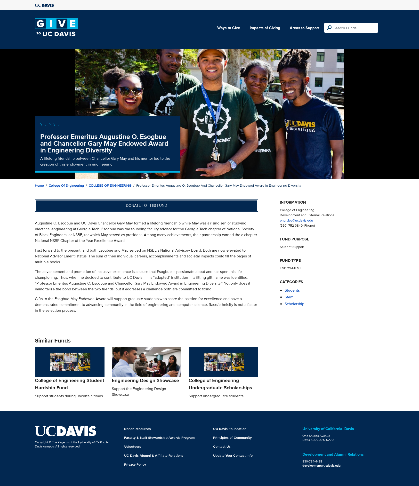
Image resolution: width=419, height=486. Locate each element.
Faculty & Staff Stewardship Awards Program (159, 437)
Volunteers (132, 446)
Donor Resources (137, 428)
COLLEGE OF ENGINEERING (110, 185)
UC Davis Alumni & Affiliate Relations (153, 455)
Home (39, 185)
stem (289, 297)
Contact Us (222, 446)
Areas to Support (304, 28)
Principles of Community (232, 437)
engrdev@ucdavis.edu (296, 220)
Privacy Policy (135, 464)
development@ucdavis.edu (321, 465)
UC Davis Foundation (229, 428)
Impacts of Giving (265, 28)
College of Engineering (66, 185)
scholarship (294, 304)
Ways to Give (228, 28)
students (292, 290)
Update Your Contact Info (233, 455)
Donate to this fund (146, 205)
